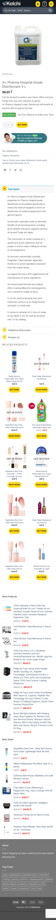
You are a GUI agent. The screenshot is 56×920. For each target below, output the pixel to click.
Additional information (19, 330)
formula (39, 160)
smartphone (23, 888)
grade (45, 160)
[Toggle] (4, 188)
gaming (15, 879)
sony (33, 888)
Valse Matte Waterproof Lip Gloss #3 (41, 521)
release (13, 888)
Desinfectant (7, 74)
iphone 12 (24, 879)
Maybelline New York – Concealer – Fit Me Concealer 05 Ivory (14, 474)
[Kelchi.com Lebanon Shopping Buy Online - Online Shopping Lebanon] (17, 3)
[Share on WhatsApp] (5, 170)
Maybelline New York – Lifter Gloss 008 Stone (14, 426)
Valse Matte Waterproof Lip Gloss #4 (41, 377)
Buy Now (22, 124)
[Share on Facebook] (10, 170)
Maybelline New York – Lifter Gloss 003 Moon (14, 521)
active (18, 160)
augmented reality (29, 875)
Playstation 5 (34, 884)
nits (28, 163)
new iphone (22, 884)
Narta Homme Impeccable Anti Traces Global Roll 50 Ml (41, 474)
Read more (41, 389)
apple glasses (15, 875)
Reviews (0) (14, 337)
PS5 (43, 884)
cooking (6, 879)
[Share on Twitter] (15, 170)
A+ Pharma (11, 160)
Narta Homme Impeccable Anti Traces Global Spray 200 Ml (14, 379)
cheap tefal (43, 875)
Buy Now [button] (14, 389)
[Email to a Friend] (20, 170)
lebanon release (9, 884)
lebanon (49, 879)
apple (5, 875)
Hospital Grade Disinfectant (12, 163)
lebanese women (36, 879)
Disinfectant (30, 160)
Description (14, 189)
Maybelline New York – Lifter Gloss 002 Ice (14, 567)
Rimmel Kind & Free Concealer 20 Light (41, 567)
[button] (45, 4)
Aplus (23, 160)
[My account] (38, 4)
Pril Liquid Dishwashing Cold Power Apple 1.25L (41, 426)
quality (5, 888)
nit (25, 163)
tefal (39, 888)
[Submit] (50, 10)
